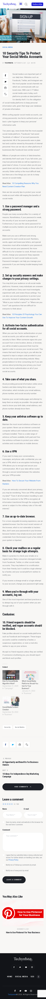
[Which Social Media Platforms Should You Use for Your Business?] (30, 675)
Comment (6, 830)
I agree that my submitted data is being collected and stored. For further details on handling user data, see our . (24, 857)
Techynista (12, 994)
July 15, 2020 (23, 934)
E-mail (26, 809)
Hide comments (21, 787)
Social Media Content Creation (10, 708)
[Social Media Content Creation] (10, 701)
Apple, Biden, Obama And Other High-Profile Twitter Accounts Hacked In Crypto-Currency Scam (23, 940)
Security (7, 727)
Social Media (7, 47)
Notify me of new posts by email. (17, 871)
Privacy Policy (13, 860)
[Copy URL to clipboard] (5, 94)
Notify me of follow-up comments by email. (21, 865)
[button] (21, 4)
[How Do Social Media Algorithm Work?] (10, 675)
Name (4, 809)
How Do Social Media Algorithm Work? (10, 682)
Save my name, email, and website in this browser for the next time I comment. (24, 823)
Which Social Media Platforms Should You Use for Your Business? (30, 684)
